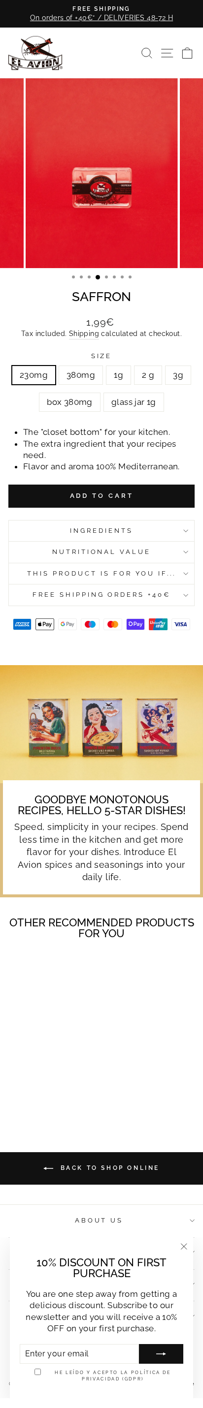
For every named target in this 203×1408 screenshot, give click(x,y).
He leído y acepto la (113, 1375)
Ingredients (101, 530)
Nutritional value (101, 551)
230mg (34, 375)
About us (99, 1220)
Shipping (84, 333)
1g (118, 375)
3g (178, 375)
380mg (81, 375)
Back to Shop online (108, 1167)
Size (101, 356)
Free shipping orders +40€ (101, 594)
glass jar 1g (133, 402)
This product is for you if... (101, 573)
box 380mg (70, 402)
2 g (148, 375)
